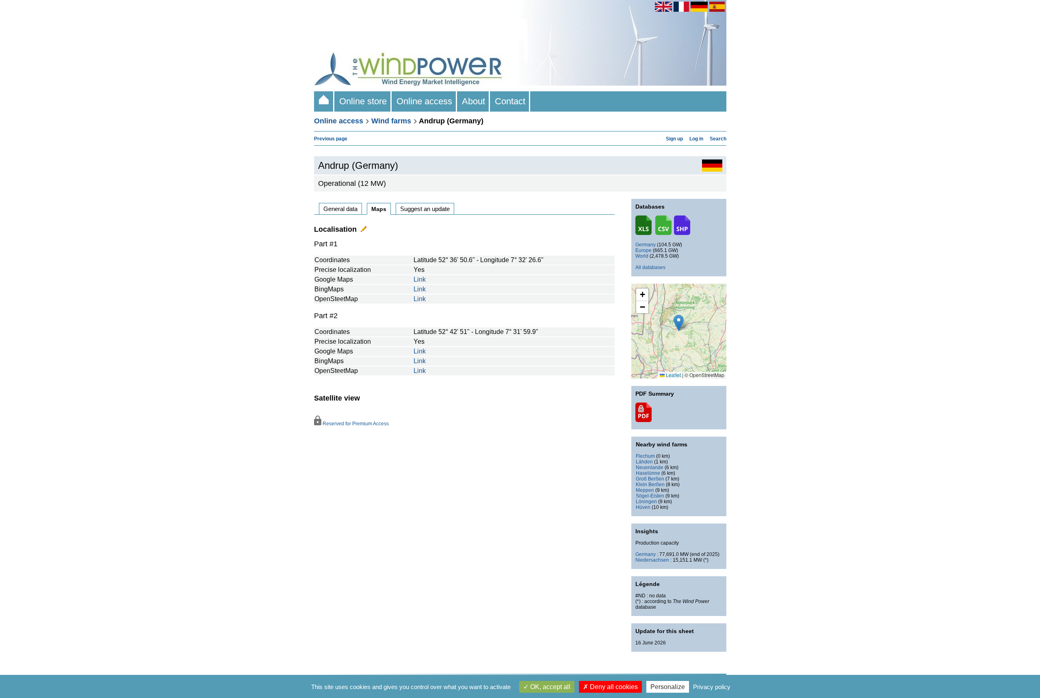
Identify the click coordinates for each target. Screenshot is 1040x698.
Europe (643, 250)
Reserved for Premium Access (355, 424)
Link (420, 279)
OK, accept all (549, 686)
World (641, 256)
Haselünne (648, 473)
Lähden (644, 462)
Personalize (667, 686)
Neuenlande (649, 467)
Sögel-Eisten (650, 496)
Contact (510, 101)
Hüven (643, 507)
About (473, 101)
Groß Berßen (650, 479)
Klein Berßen (650, 484)
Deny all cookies (613, 686)
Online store (363, 101)
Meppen (645, 490)
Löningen (646, 501)
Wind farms (391, 121)
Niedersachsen (652, 560)
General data (340, 208)
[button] (642, 295)
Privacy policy (711, 686)
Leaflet (673, 374)
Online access (424, 101)
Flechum (645, 456)
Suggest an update (425, 208)
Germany (645, 245)
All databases (650, 267)
